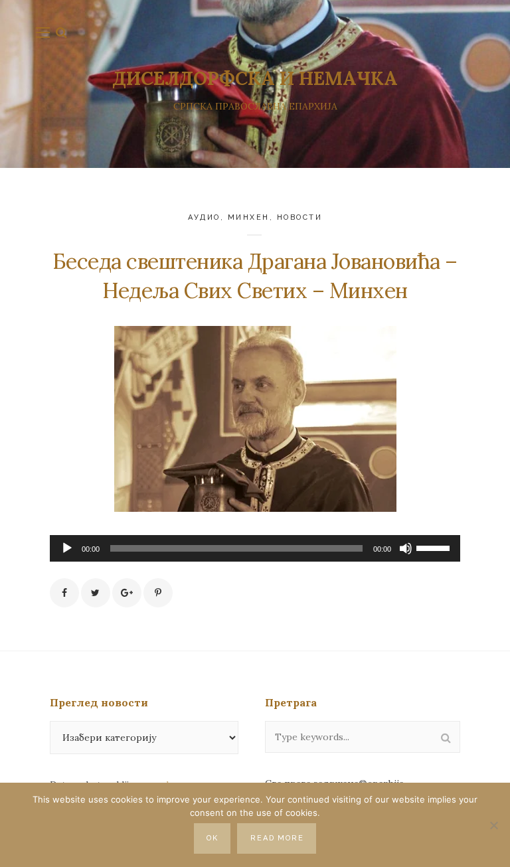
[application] (255, 548)
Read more (277, 838)
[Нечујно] (405, 548)
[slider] (435, 547)
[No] (493, 825)
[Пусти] (67, 548)
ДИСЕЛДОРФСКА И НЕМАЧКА (255, 78)
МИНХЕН (249, 217)
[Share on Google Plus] (126, 592)
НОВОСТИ (300, 217)
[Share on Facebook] (64, 592)
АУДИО (204, 217)
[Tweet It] (95, 592)
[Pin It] (158, 592)
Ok (212, 838)
